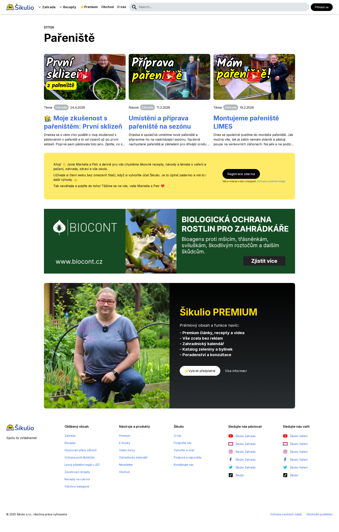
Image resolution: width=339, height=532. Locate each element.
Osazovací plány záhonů (81, 450)
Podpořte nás (182, 443)
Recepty (70, 443)
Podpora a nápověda (187, 457)
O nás (121, 7)
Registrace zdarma (241, 174)
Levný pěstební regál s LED (82, 464)
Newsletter (126, 464)
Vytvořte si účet (184, 450)
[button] (47, 7)
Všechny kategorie (77, 486)
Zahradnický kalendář (133, 457)
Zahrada (70, 435)
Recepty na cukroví (77, 479)
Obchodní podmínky (319, 514)
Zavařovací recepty (77, 472)
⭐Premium (89, 7)
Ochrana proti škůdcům (80, 457)
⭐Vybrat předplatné (200, 371)
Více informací (236, 371)
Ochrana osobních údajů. (271, 181)
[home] (20, 7)
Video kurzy (127, 450)
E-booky (124, 443)
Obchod (107, 7)
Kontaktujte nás (183, 464)
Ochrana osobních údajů (286, 514)
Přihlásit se (322, 7)
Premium (124, 435)
